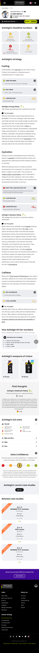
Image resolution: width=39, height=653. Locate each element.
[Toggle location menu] (33, 3)
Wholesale (4, 610)
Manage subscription (6, 607)
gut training (27, 139)
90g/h (27, 126)
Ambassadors (4, 603)
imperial (33, 21)
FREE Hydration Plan (6, 618)
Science (23, 607)
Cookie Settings (32, 643)
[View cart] (35, 3)
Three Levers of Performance (18, 276)
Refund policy (6, 643)
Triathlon (11, 8)
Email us (3, 600)
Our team (23, 598)
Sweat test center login (7, 627)
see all (19, 490)
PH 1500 (25, 229)
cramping (29, 249)
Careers (23, 603)
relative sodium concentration (11, 174)
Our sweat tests (5, 620)
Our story (23, 595)
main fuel (18, 70)
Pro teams (3, 625)
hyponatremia (12, 264)
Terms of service (23, 643)
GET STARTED (19, 576)
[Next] (36, 342)
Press (22, 605)
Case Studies (5, 8)
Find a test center (5, 622)
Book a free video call (6, 598)
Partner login (4, 629)
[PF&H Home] (19, 3)
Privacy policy (14, 643)
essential (11, 158)
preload (27, 226)
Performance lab (25, 600)
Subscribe (3, 605)
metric (27, 21)
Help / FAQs (4, 595)
